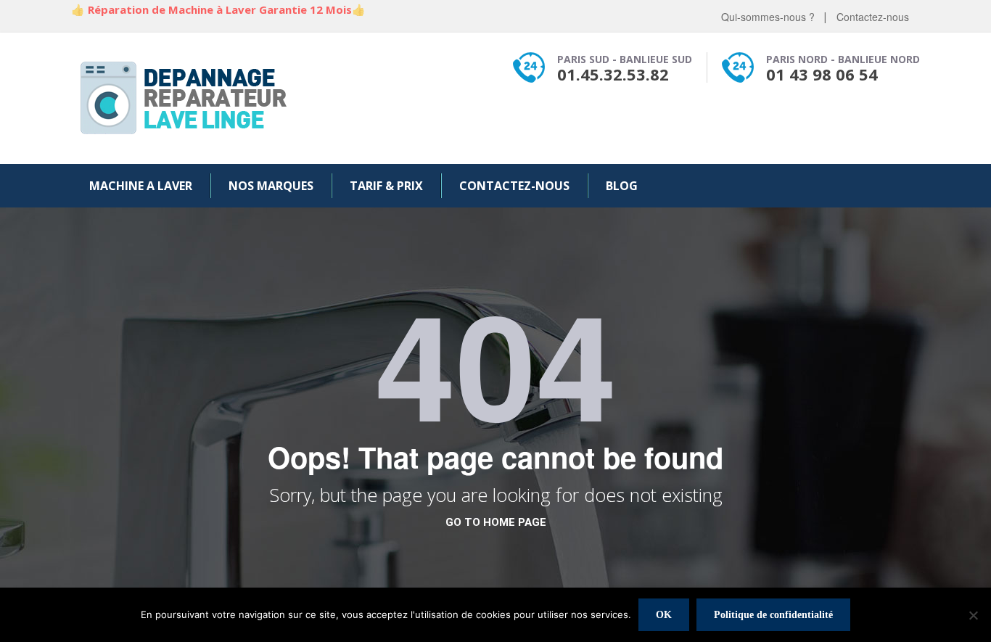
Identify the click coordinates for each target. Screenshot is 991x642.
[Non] (973, 615)
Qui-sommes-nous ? (768, 16)
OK (664, 614)
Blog (622, 186)
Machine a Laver (140, 186)
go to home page (495, 522)
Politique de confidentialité (773, 614)
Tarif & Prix (386, 186)
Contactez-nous (872, 16)
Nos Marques (271, 186)
